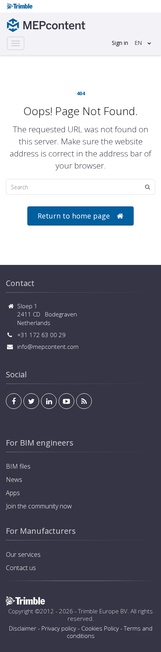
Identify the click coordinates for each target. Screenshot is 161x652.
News (14, 479)
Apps (13, 493)
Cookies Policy (100, 628)
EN (138, 42)
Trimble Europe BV (102, 611)
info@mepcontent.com (48, 346)
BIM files (18, 466)
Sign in (120, 42)
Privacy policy (58, 628)
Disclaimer (22, 628)
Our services (23, 554)
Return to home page (74, 215)
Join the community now (39, 506)
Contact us (21, 567)
